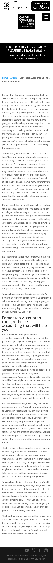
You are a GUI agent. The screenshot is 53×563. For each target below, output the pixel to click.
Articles (13, 77)
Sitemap (23, 558)
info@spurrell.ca (22, 5)
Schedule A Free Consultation (41, 5)
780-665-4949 (6, 5)
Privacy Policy (37, 558)
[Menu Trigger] (46, 17)
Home (5, 77)
